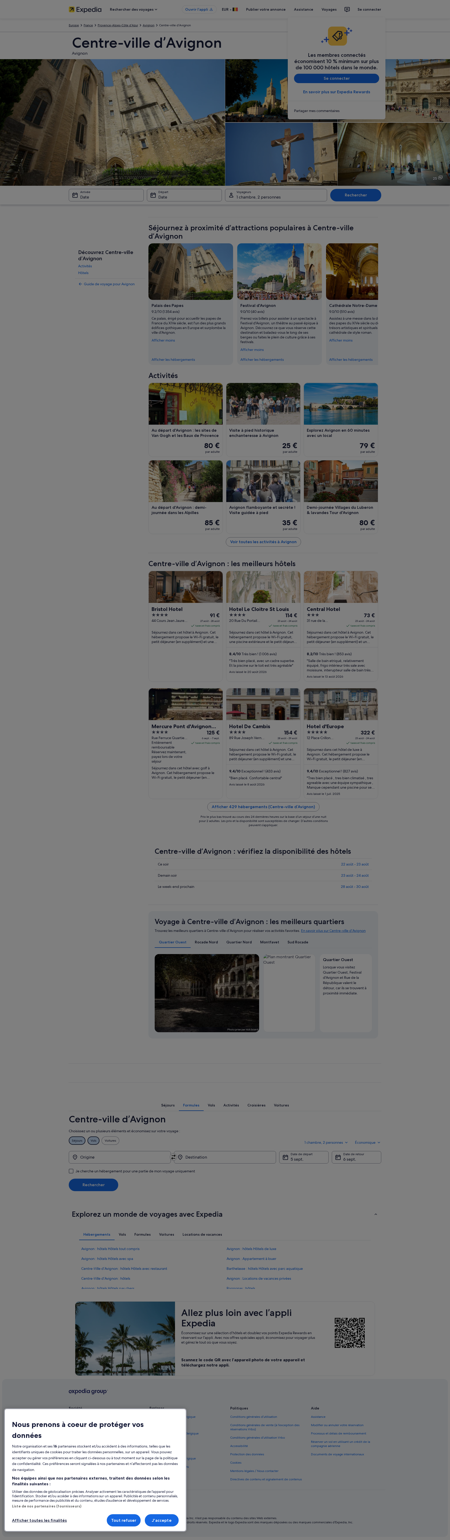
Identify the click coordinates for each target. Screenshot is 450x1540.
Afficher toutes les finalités (39, 1520)
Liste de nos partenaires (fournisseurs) (46, 1506)
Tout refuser (123, 1520)
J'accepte (161, 1520)
